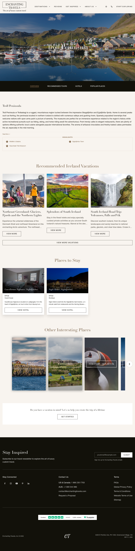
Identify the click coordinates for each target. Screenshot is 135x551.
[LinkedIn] (28, 483)
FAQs (116, 482)
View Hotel (23, 310)
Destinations (41, 7)
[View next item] (129, 364)
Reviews (58, 7)
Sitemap (117, 500)
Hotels (78, 86)
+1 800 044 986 (70, 487)
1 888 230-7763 (78, 482)
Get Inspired (72, 7)
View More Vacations (67, 243)
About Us (89, 7)
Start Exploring (124, 7)
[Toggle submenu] (49, 6)
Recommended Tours (57, 86)
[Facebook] (5, 483)
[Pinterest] (22, 483)
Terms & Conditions (122, 491)
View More (11, 234)
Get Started (67, 417)
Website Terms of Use (123, 495)
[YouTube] (16, 483)
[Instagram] (10, 483)
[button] (40, 177)
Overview (34, 86)
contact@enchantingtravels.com (72, 491)
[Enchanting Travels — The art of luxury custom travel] (14, 7)
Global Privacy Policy (123, 487)
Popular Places (97, 86)
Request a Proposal (67, 495)
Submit (127, 455)
